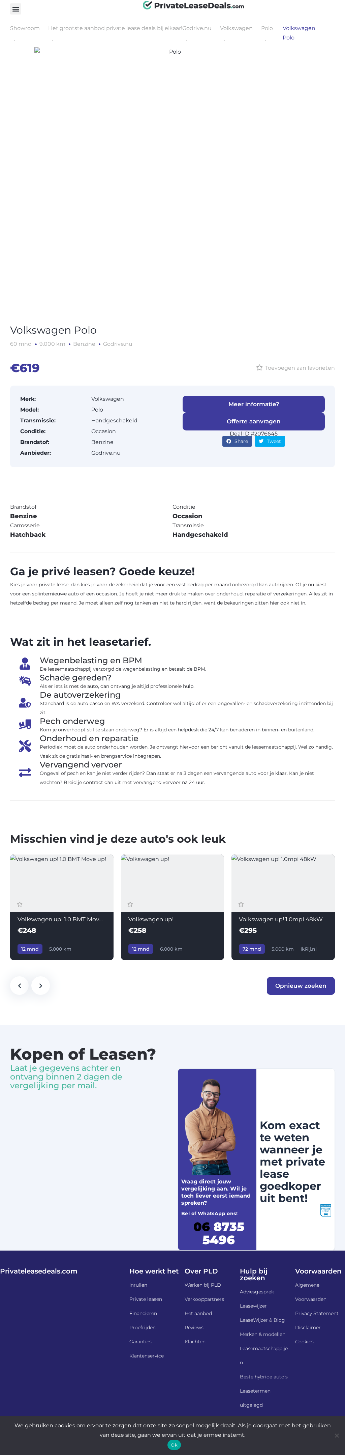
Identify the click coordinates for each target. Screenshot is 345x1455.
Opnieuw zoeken (300, 985)
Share (241, 441)
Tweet (274, 441)
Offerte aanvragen (254, 421)
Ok (174, 1445)
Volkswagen (236, 28)
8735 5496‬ (218, 1233)
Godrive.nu (197, 28)
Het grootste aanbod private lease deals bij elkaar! (115, 28)
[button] (15, 9)
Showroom (25, 28)
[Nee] (336, 1435)
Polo (267, 28)
